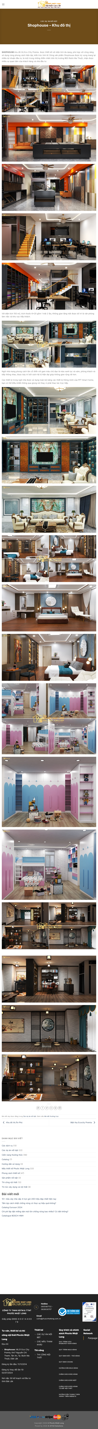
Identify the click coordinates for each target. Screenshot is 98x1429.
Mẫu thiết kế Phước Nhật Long (15, 1168)
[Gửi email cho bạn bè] (51, 1108)
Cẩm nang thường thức (12, 1155)
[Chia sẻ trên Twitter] (47, 1108)
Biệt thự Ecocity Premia (81, 1122)
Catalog (5, 1159)
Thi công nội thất (9, 1182)
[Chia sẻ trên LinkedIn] (60, 1108)
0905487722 (46, 1307)
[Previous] (86, 1312)
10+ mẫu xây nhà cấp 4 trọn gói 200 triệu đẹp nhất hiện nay (29, 1199)
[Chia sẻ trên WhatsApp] (38, 1108)
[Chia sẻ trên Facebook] (42, 1108)
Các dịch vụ (7, 1145)
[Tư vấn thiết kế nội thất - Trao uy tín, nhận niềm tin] (49, 4)
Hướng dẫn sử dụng (11, 1164)
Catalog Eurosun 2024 (12, 1207)
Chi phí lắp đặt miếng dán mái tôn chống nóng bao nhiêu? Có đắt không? (35, 1211)
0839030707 (46, 1309)
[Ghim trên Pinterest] (55, 1108)
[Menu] (3, 4)
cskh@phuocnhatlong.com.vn (49, 1319)
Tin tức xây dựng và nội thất (14, 1187)
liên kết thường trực (51, 1116)
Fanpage (92, 1338)
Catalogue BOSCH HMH (13, 1215)
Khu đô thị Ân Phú (14, 1122)
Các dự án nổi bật (49, 21)
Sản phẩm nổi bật (10, 1178)
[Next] (93, 1312)
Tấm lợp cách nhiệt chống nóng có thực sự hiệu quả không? (29, 1203)
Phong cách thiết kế (11, 1173)
